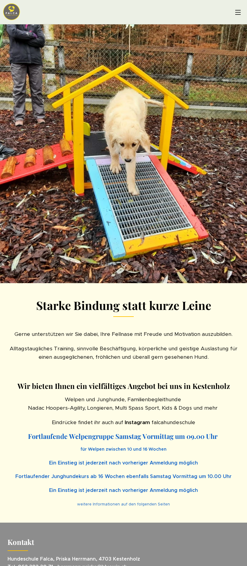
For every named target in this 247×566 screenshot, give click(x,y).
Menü (238, 12)
